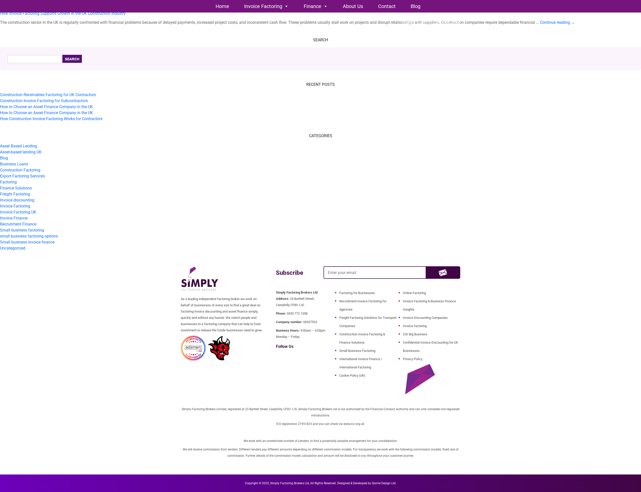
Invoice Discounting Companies (425, 318)
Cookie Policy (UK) (352, 375)
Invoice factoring (415, 326)
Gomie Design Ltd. (384, 483)
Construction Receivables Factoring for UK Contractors (48, 94)
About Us (353, 6)
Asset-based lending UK (21, 152)
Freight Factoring (15, 194)
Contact (387, 6)
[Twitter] (286, 357)
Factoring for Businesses (357, 293)
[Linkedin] (293, 357)
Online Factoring (414, 293)
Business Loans (14, 164)
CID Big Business (415, 334)
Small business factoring (22, 230)
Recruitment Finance (18, 224)
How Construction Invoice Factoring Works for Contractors (51, 118)
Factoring (8, 182)
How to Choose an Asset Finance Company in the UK (46, 106)
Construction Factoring (20, 170)
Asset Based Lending (18, 146)
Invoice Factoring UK (18, 212)
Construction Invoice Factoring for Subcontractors (44, 100)
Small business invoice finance (27, 242)
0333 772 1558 (297, 313)
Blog (415, 6)
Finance (312, 6)
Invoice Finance (14, 218)
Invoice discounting (17, 200)
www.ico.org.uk (354, 424)
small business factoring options (29, 236)
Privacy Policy (412, 359)
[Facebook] (279, 357)
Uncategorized (12, 248)
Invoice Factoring (263, 6)
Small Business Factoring (357, 351)
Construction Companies (438, 22)
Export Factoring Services (22, 176)
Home (222, 6)
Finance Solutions (16, 188)
